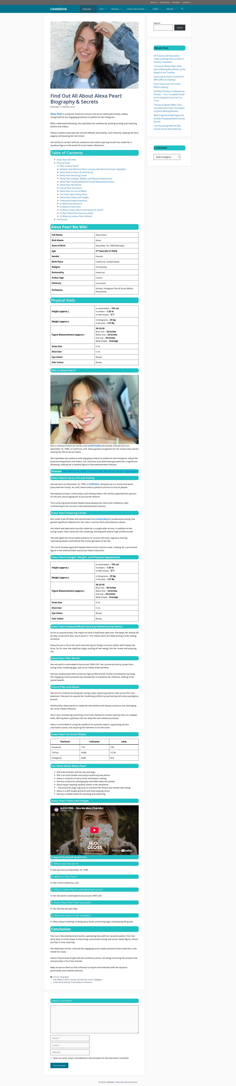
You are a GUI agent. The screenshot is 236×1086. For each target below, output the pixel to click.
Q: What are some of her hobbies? (76, 216)
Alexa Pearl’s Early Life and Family (76, 172)
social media (94, 445)
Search (157, 23)
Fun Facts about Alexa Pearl (73, 194)
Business (115, 9)
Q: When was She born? (71, 203)
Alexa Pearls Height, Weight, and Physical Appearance (86, 178)
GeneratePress (130, 1082)
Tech (101, 9)
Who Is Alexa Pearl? (69, 166)
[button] (182, 9)
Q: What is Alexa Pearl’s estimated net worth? (81, 209)
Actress (56, 977)
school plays (102, 519)
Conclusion (62, 219)
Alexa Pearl (56, 113)
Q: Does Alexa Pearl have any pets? (76, 213)
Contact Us (187, 2)
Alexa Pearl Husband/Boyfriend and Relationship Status (87, 181)
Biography (87, 9)
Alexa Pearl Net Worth (70, 184)
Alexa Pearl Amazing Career (73, 175)
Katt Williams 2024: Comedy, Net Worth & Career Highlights (100, 471)
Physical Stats (63, 162)
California (94, 484)
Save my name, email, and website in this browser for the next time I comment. (91, 1058)
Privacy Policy (165, 2)
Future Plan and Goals (70, 188)
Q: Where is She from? (70, 206)
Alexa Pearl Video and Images (74, 197)
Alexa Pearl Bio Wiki (66, 159)
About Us (154, 2)
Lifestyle (169, 9)
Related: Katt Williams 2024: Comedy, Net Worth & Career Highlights (93, 169)
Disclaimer (176, 2)
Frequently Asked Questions (73, 200)
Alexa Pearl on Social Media (73, 191)
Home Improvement (135, 9)
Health (155, 9)
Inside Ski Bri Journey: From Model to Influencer (72, 982)
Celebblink (58, 9)
